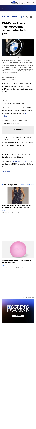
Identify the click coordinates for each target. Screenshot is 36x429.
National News (9, 17)
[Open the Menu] (3, 2)
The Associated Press (19, 161)
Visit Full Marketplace (27, 184)
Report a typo (6, 171)
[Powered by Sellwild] (31, 297)
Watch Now (30, 2)
